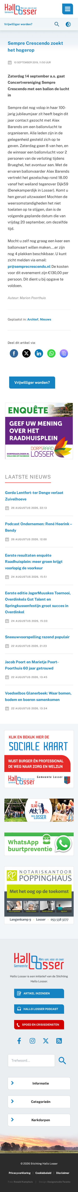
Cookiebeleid (43, 1173)
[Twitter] (46, 1041)
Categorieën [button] (40, 1102)
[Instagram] (32, 1041)
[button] (57, 24)
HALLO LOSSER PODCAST (41, 1009)
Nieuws (45, 319)
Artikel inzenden (37, 993)
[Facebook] (19, 1041)
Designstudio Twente (58, 1182)
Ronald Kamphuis (23, 1182)
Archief (32, 319)
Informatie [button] (40, 1083)
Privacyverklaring (20, 1173)
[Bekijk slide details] (39, 431)
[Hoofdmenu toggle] (67, 9)
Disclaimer (62, 1173)
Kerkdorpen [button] (40, 1120)
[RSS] (59, 1041)
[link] (68, 24)
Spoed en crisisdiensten (40, 1024)
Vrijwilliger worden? (32, 382)
